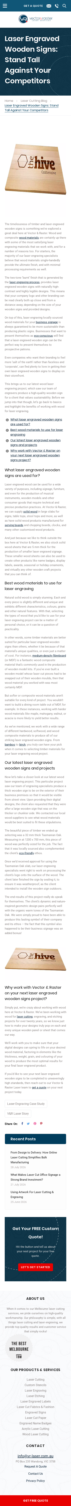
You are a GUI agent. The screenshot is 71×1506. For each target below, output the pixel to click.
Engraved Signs (35, 1412)
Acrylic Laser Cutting (35, 1429)
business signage (47, 322)
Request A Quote (35, 1466)
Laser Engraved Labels (35, 1401)
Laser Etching (36, 1396)
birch (22, 744)
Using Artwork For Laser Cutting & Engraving (32, 1194)
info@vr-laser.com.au (35, 1456)
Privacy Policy (35, 1481)
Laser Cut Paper (35, 1418)
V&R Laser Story (18, 1113)
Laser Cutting (35, 1379)
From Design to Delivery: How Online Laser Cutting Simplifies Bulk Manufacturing (34, 1157)
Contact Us (35, 1473)
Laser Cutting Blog (34, 101)
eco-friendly (26, 853)
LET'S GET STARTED (35, 1267)
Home (9, 101)
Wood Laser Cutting (35, 1434)
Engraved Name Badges (35, 1423)
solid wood (30, 511)
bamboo (10, 744)
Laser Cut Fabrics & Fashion (35, 1407)
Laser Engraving (35, 1390)
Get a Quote (33, 6)
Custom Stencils (35, 1385)
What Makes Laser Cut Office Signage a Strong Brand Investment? (35, 1177)
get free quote (35, 1500)
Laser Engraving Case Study (26, 1104)
